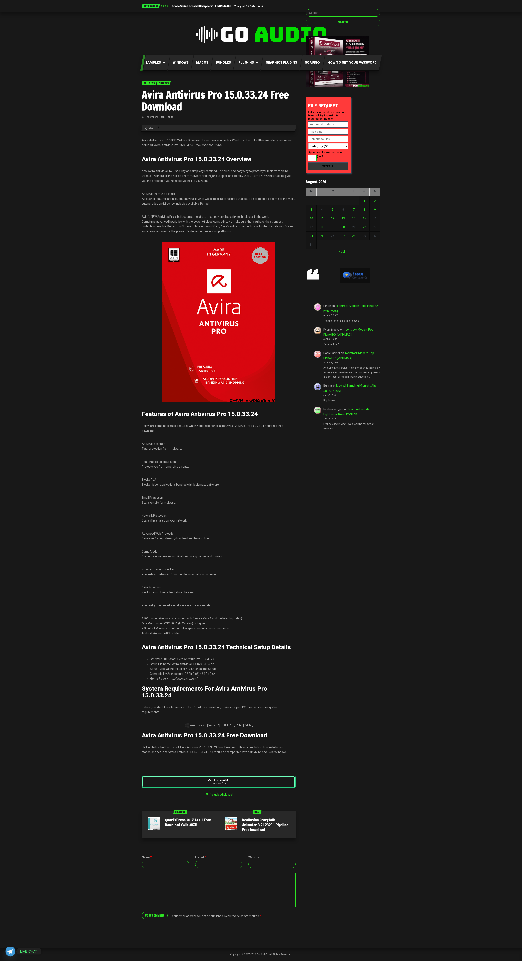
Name (147, 857)
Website (253, 857)
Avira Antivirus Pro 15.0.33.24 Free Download (215, 101)
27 (343, 235)
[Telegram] (10, 951)
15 (364, 218)
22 (364, 227)
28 (353, 235)
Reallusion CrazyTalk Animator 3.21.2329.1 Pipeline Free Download (265, 824)
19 (332, 227)
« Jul (342, 251)
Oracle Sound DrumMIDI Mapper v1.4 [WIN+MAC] (201, 6)
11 (322, 218)
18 (322, 227)
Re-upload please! (221, 794)
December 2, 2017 (155, 116)
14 (353, 218)
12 (332, 218)
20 (343, 227)
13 (343, 218)
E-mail (200, 857)
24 (311, 235)
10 (311, 218)
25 (322, 235)
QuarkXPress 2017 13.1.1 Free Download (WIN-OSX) (188, 822)
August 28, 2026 (246, 6)
